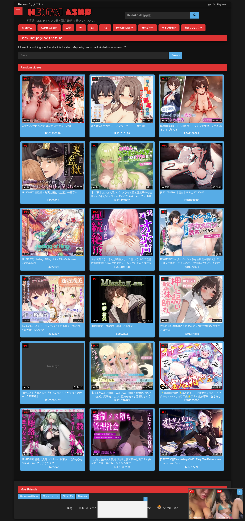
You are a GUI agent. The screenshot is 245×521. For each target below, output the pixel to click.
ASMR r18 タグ (49, 27)
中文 (105, 27)
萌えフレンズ (192, 27)
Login (209, 4)
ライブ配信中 (169, 27)
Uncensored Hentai (29, 496)
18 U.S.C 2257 (87, 508)
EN (92, 27)
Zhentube (82, 496)
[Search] (194, 15)
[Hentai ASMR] (59, 13)
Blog (69, 508)
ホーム (28, 27)
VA (80, 27)
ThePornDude (169, 508)
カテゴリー (147, 27)
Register (221, 4)
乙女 (68, 27)
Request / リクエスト (31, 4)
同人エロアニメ (50, 496)
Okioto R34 (68, 496)
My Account (123, 27)
